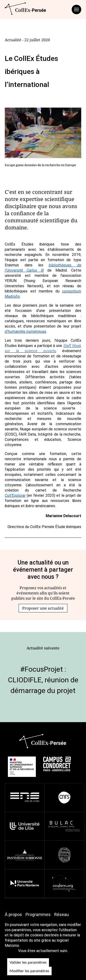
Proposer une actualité (43, 608)
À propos (13, 914)
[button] (43, 608)
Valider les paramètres (28, 962)
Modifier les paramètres (29, 971)
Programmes (38, 914)
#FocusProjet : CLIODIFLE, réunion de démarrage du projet (43, 680)
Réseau (61, 914)
